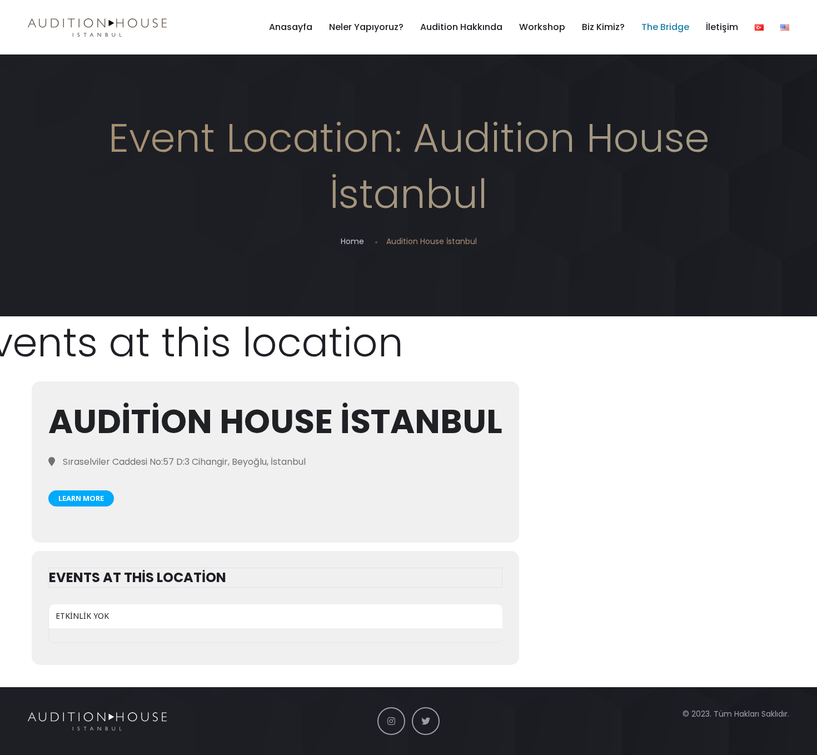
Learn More (81, 498)
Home (352, 241)
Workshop (542, 27)
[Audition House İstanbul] (97, 27)
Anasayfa (290, 27)
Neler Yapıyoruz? (366, 27)
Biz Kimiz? (603, 27)
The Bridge (665, 27)
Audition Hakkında (461, 27)
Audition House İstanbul (275, 421)
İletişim (722, 27)
